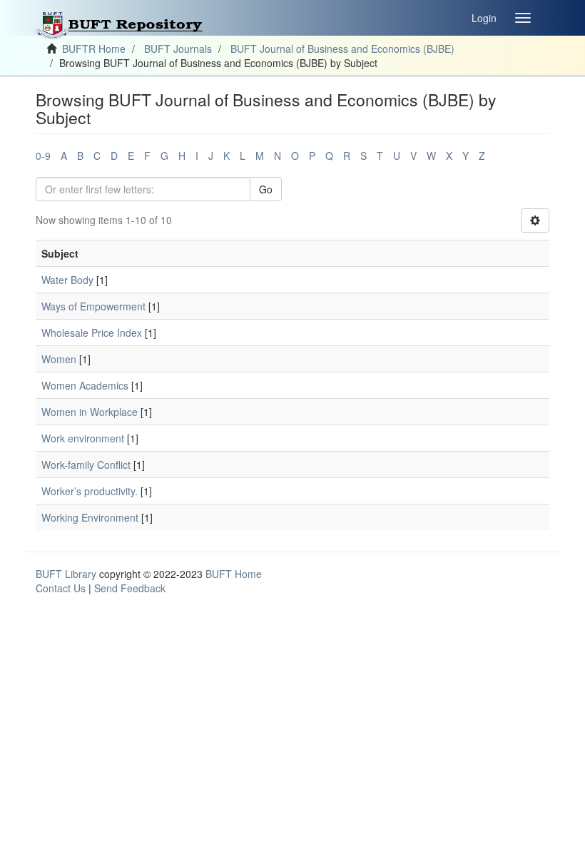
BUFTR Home (94, 48)
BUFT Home (233, 574)
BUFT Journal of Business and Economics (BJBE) (342, 48)
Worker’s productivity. (89, 491)
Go (266, 189)
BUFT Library (66, 574)
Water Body (67, 280)
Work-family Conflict (86, 464)
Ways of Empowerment (93, 306)
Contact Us (61, 588)
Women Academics (84, 385)
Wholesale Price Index (91, 332)
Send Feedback (130, 588)
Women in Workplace (89, 412)
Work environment (82, 438)
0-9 (43, 155)
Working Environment (89, 517)
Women (58, 359)
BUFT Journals (178, 48)
